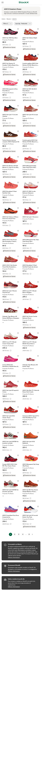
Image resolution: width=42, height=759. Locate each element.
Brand (9, 19)
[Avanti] (32, 534)
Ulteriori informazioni (23, 557)
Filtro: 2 (6, 23)
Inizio (3, 19)
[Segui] (18, 29)
